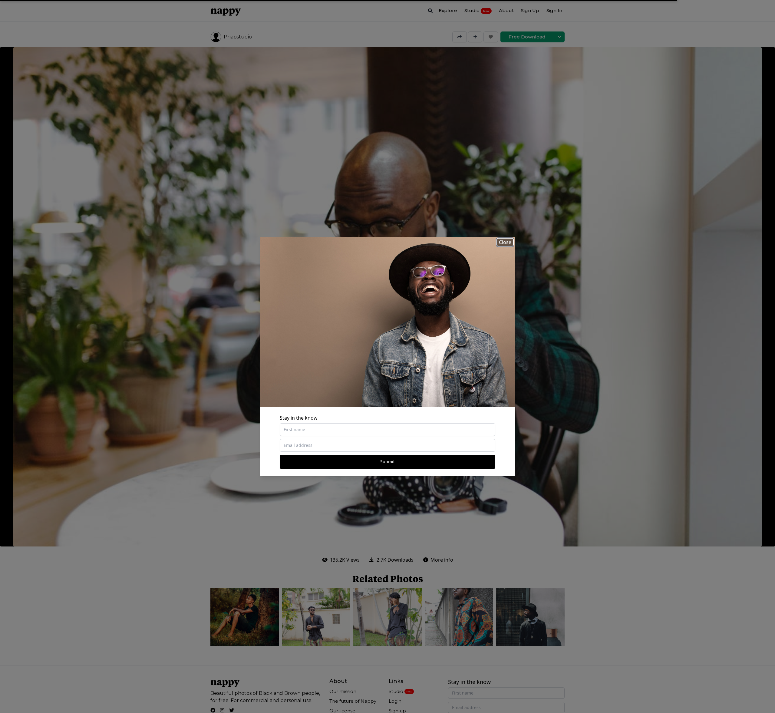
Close (505, 242)
